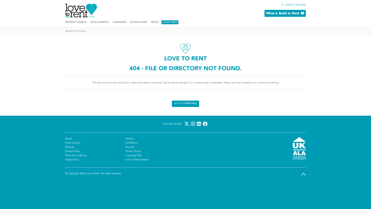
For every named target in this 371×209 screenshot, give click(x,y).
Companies (119, 22)
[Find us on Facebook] (206, 123)
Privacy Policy (72, 151)
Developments (99, 22)
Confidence (131, 143)
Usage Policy (72, 159)
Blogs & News (138, 22)
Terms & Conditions (76, 155)
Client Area (170, 22)
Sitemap (69, 147)
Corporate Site (133, 155)
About (155, 22)
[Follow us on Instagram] (193, 123)
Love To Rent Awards (136, 159)
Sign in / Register (295, 5)
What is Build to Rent (282, 13)
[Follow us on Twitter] (187, 123)
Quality (129, 138)
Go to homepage (185, 103)
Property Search (76, 22)
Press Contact (72, 143)
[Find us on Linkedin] (199, 123)
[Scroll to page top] (303, 174)
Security (129, 147)
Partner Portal (133, 151)
